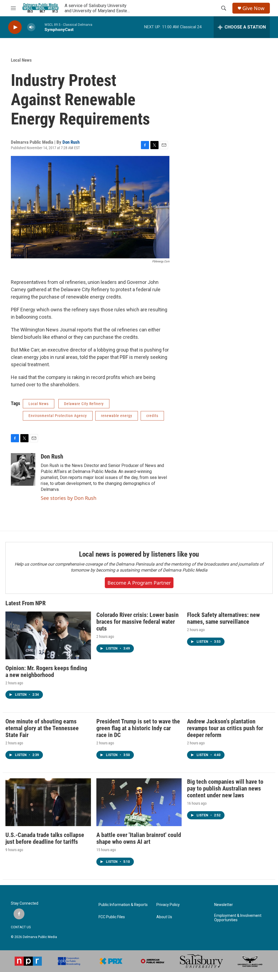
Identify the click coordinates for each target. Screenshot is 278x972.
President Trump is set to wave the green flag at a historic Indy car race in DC (138, 728)
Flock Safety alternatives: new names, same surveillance (223, 618)
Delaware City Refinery (84, 404)
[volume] (31, 27)
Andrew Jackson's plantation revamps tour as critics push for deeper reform (225, 728)
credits (152, 415)
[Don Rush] (23, 469)
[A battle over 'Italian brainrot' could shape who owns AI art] (139, 802)
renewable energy (116, 415)
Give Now (253, 8)
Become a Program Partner (139, 582)
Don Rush (71, 142)
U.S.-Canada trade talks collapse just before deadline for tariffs (44, 838)
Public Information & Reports (123, 905)
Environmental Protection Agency (58, 415)
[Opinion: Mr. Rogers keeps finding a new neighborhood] (48, 635)
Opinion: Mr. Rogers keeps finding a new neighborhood (46, 671)
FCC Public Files (112, 917)
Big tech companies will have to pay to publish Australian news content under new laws (225, 788)
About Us (164, 917)
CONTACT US (21, 927)
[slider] (40, 27)
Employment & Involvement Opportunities (237, 918)
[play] (15, 27)
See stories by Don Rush (68, 498)
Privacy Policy (168, 905)
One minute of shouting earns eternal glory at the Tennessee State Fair (42, 728)
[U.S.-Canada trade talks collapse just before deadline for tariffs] (48, 802)
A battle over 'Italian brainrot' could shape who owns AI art (138, 838)
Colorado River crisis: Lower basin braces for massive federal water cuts (137, 622)
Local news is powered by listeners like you (139, 554)
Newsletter (223, 905)
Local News (21, 60)
